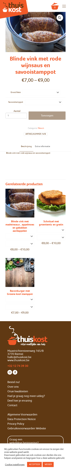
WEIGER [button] (48, 464)
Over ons (13, 386)
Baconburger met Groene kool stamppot (20, 292)
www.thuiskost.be (18, 360)
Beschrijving (26, 146)
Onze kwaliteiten (17, 391)
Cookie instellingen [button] (15, 464)
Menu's (41, 128)
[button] (59, 17)
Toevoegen (47, 115)
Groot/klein (16, 92)
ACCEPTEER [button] (34, 464)
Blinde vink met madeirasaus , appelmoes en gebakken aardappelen (19, 226)
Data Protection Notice (21, 419)
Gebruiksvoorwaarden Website (26, 428)
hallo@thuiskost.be (19, 357)
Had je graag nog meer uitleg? (26, 396)
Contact (12, 405)
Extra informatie (42, 146)
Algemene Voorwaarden (22, 414)
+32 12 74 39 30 (17, 365)
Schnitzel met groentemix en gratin (51, 223)
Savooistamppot (15, 102)
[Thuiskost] (12, 5)
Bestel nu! (13, 382)
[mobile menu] (64, 6)
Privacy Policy (15, 423)
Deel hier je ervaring (19, 400)
